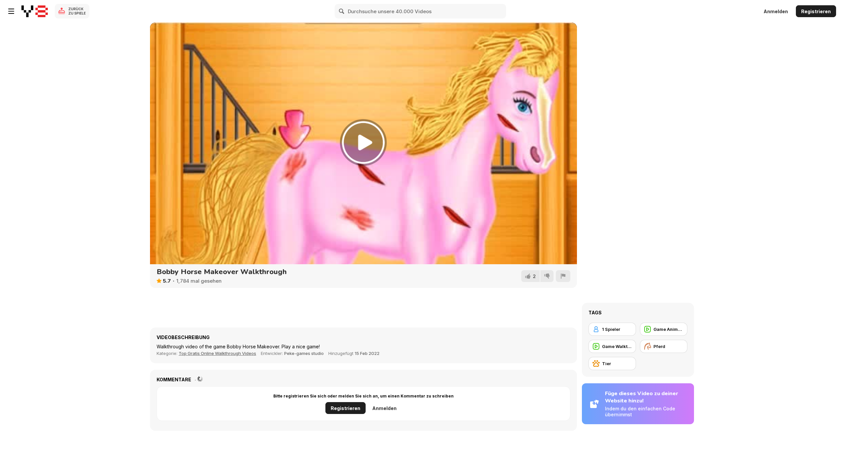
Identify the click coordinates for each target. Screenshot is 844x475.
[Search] (342, 11)
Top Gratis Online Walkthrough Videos (217, 353)
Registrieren (816, 11)
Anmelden (776, 11)
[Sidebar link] (11, 11)
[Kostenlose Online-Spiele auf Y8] (34, 11)
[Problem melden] (563, 276)
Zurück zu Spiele (77, 11)
